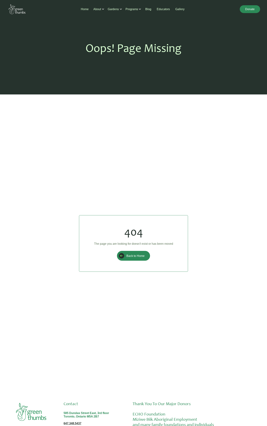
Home (85, 9)
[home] (17, 9)
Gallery (180, 9)
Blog (148, 9)
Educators (163, 9)
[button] (97, 9)
